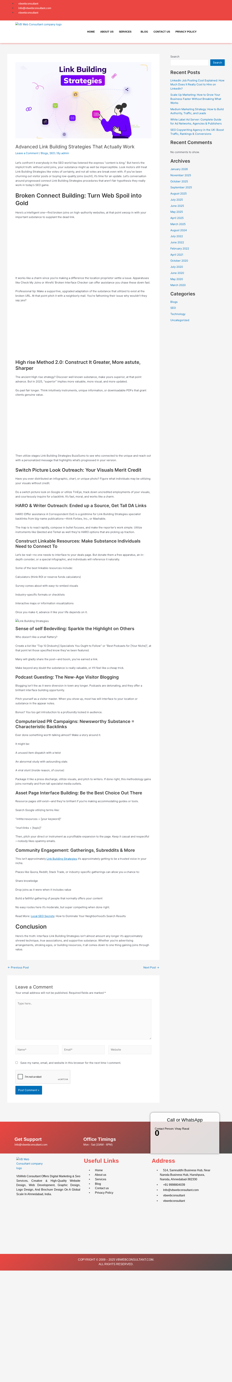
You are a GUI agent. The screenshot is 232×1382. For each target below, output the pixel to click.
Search (174, 56)
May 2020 (176, 279)
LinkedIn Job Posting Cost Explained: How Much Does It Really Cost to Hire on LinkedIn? (197, 84)
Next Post (151, 967)
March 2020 (178, 285)
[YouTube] (214, 10)
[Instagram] (210, 10)
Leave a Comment (26, 153)
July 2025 (176, 199)
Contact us (162, 31)
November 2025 (180, 175)
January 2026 (179, 169)
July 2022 (176, 236)
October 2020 (179, 260)
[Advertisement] (83, 249)
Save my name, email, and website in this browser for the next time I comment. (70, 1062)
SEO (52, 153)
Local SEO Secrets (42, 916)
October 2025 (179, 181)
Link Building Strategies (62, 858)
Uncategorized (179, 320)
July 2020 (176, 266)
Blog (144, 31)
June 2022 (177, 242)
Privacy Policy (185, 31)
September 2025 (181, 187)
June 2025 (177, 206)
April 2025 (177, 218)
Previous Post (18, 967)
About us (106, 31)
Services (125, 31)
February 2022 (179, 248)
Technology (177, 314)
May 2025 (176, 211)
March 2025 (178, 224)
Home (91, 31)
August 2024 (178, 230)
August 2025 (178, 193)
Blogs (44, 153)
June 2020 (177, 273)
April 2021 (176, 254)
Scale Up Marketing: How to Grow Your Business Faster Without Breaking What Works (195, 99)
